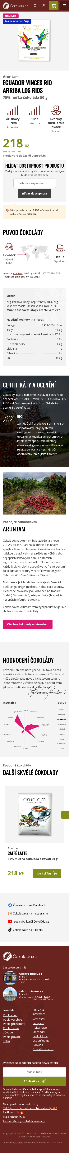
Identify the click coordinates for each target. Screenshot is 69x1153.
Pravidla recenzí (43, 1049)
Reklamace (40, 1027)
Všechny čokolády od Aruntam (27, 624)
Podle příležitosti (14, 1024)
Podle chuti (10, 1015)
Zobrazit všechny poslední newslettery (24, 1121)
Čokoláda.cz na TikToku (27, 930)
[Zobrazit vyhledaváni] (35, 5)
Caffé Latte (17, 853)
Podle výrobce (12, 1019)
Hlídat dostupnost (34, 193)
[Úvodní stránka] (15, 5)
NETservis (18, 1142)
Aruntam (11, 76)
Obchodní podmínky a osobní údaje (41, 1036)
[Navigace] (64, 5)
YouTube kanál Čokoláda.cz (31, 921)
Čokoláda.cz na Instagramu (30, 913)
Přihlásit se (32, 1081)
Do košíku (44, 873)
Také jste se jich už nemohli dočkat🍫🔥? (30, 1108)
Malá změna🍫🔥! (14, 1117)
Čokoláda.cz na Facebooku (29, 905)
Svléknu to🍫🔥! (13, 1112)
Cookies (38, 1045)
